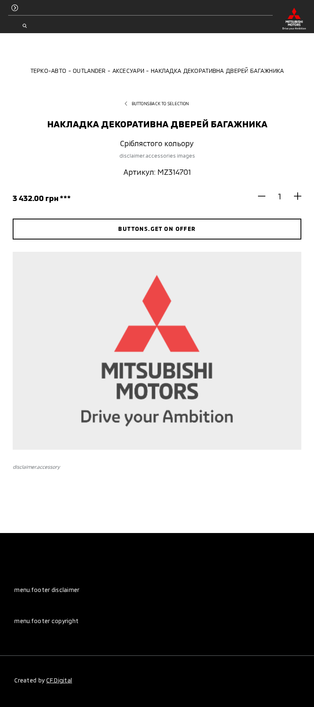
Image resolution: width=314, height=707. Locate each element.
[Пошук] (24, 26)
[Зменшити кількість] (265, 196)
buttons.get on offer (156, 228)
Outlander (89, 70)
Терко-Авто (48, 70)
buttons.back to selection (160, 103)
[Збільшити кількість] (294, 196)
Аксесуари (128, 70)
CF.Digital (59, 680)
